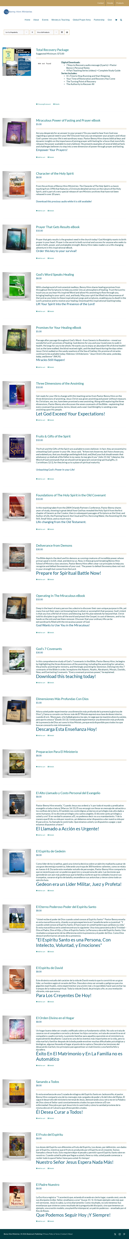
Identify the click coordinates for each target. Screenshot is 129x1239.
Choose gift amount (44, 104)
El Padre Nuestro (47, 1184)
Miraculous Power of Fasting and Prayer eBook (68, 120)
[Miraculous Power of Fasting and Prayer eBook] (17, 132)
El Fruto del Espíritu (49, 1134)
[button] (121, 19)
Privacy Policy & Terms (51, 1234)
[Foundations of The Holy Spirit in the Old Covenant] (17, 507)
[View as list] (66, 32)
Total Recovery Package (52, 50)
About (70, 1234)
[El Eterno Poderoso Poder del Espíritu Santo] (17, 918)
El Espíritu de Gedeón (51, 851)
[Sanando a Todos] (17, 1093)
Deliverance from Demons (54, 545)
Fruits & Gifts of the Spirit (53, 436)
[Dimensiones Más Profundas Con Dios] (17, 710)
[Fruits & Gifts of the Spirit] (17, 448)
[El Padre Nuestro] (17, 1196)
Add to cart (41, 157)
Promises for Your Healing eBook (58, 327)
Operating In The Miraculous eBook (60, 595)
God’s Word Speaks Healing (55, 274)
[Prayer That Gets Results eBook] (17, 239)
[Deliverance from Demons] (17, 557)
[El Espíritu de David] (17, 979)
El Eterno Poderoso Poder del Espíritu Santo (66, 907)
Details (57, 104)
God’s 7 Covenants (49, 649)
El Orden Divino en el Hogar (55, 1018)
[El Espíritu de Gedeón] (17, 863)
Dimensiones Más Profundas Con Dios (62, 699)
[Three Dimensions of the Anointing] (17, 395)
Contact (64, 1234)
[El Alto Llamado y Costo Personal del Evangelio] (17, 805)
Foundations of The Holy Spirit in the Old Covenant (71, 495)
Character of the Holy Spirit (55, 173)
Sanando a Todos (47, 1081)
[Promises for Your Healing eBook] (17, 339)
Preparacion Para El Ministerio (57, 751)
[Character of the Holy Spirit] (17, 185)
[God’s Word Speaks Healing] (17, 286)
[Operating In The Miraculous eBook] (17, 607)
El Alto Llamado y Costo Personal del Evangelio (68, 793)
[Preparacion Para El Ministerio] (17, 763)
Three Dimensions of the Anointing (60, 383)
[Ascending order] (32, 32)
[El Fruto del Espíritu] (17, 1146)
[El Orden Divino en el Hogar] (17, 1030)
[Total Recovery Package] (17, 61)
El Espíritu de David (49, 968)
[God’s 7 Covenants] (17, 660)
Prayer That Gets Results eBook (58, 227)
